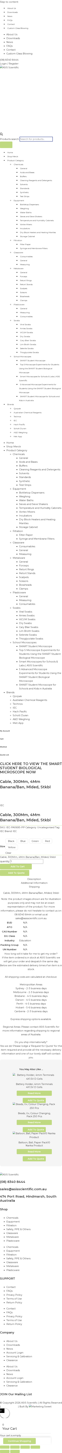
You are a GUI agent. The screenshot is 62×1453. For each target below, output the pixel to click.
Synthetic (24, 192)
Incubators (25, 228)
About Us (11, 8)
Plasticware (19, 304)
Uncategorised (45, 827)
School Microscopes (22, 356)
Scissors (23, 292)
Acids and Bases (27, 172)
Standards (24, 188)
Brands (10, 404)
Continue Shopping (19, 1441)
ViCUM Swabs (26, 332)
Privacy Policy (14, 1294)
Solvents (24, 184)
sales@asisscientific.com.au (23, 1189)
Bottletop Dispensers (29, 204)
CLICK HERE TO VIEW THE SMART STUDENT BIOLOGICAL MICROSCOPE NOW (31, 768)
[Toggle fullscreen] (15, 1447)
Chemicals (18, 164)
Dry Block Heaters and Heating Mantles (38, 232)
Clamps (23, 300)
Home (10, 152)
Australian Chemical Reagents (27, 412)
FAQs (9, 20)
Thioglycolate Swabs (29, 352)
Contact (11, 24)
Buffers (23, 176)
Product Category (15, 160)
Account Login (14, 1352)
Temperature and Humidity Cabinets (37, 220)
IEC (15, 420)
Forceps (23, 276)
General (23, 168)
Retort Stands (26, 284)
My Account (5, 731)
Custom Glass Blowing (17, 28)
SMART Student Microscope (32, 360)
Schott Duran (20, 428)
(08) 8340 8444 (12, 1182)
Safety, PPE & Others (18, 1229)
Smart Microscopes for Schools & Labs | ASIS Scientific (39, 378)
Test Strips (24, 196)
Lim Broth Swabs (28, 344)
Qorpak (17, 408)
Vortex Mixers (26, 224)
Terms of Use (14, 1298)
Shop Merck (12, 156)
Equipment (19, 200)
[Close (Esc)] (35, 1447)
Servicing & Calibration (19, 1356)
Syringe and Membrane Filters (34, 248)
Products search (10, 139)
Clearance (12, 1360)
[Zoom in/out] (5, 1447)
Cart (1, 739)
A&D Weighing (20, 432)
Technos (17, 416)
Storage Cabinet (27, 236)
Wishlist (3, 747)
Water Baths (25, 212)
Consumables (26, 256)
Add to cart (18, 866)
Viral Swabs (25, 324)
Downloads (12, 12)
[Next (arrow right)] (15, 1451)
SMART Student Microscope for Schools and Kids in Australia (39, 398)
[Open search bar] (1, 134)
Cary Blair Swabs (28, 340)
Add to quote (16, 872)
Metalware (18, 268)
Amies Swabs (26, 328)
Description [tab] (34, 879)
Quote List (4, 755)
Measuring (25, 264)
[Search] (6, 145)
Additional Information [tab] (34, 883)
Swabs (17, 320)
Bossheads (24, 296)
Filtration (18, 240)
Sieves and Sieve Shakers (31, 216)
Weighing (24, 208)
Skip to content (9, 1)
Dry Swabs (25, 336)
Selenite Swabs (27, 348)
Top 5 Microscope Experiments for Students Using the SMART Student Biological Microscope (39, 368)
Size (2, 846)
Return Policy (14, 1302)
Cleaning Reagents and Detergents (36, 180)
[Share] (25, 1447)
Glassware (18, 252)
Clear (8, 853)
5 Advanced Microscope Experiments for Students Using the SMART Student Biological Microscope (40, 388)
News (9, 16)
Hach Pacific (19, 424)
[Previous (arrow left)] (5, 1451)
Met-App (18, 436)
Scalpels (23, 288)
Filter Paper (25, 244)
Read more (34, 1093)
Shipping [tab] (34, 886)
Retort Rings (26, 280)
